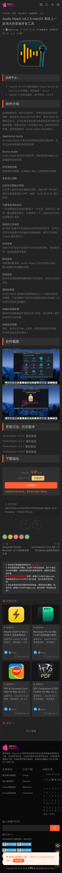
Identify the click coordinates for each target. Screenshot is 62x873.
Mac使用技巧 (8, 781)
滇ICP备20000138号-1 (46, 868)
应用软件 (54, 29)
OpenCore (27, 787)
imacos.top (12, 29)
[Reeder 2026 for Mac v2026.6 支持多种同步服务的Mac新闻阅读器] (16, 614)
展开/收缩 (31, 435)
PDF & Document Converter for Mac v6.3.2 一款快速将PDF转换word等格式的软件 (16, 690)
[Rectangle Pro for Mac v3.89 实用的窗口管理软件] (46, 614)
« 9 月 (45, 814)
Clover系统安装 (9, 793)
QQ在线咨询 (7, 839)
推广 (22, 33)
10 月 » (52, 814)
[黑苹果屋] (9, 5)
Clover (25, 775)
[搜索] (46, 4)
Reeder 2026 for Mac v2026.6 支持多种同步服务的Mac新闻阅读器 (16, 633)
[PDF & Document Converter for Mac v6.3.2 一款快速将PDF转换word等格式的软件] (16, 671)
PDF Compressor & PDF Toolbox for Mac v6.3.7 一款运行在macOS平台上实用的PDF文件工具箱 (45, 690)
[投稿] (41, 4)
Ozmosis (26, 781)
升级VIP (38, 478)
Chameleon (28, 793)
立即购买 (31, 485)
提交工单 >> (7, 834)
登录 (33, 730)
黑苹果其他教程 (9, 775)
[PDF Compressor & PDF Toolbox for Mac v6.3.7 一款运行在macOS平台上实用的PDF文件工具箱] (46, 671)
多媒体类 (43, 29)
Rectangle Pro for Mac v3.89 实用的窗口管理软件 (45, 633)
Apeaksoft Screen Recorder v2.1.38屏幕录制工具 (15, 550)
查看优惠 (18, 860)
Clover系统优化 (9, 787)
